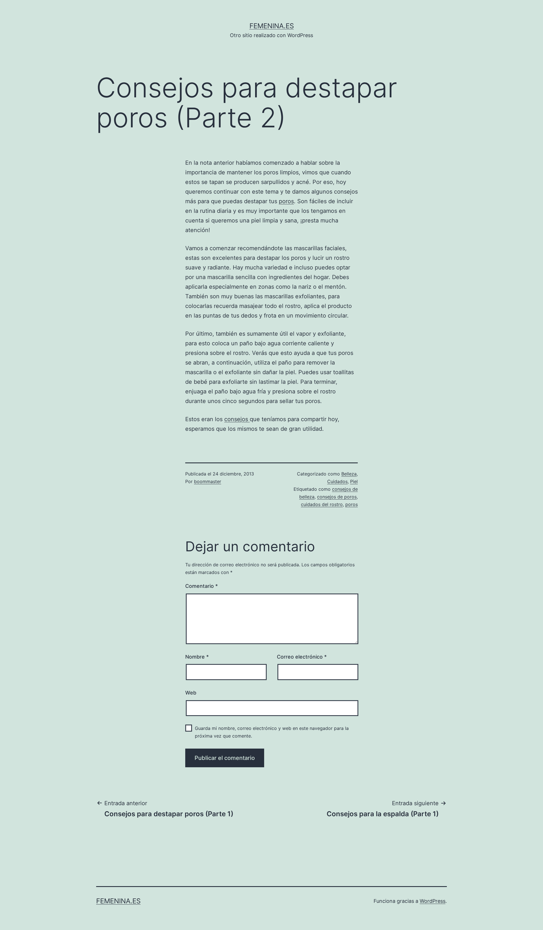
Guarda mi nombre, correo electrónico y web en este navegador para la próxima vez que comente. (272, 732)
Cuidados (337, 481)
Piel (354, 481)
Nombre (197, 657)
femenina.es (271, 26)
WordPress (432, 901)
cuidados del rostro (322, 504)
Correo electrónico (302, 657)
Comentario (201, 586)
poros (286, 201)
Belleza (349, 474)
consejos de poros (337, 497)
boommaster (207, 481)
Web (190, 693)
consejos (237, 419)
